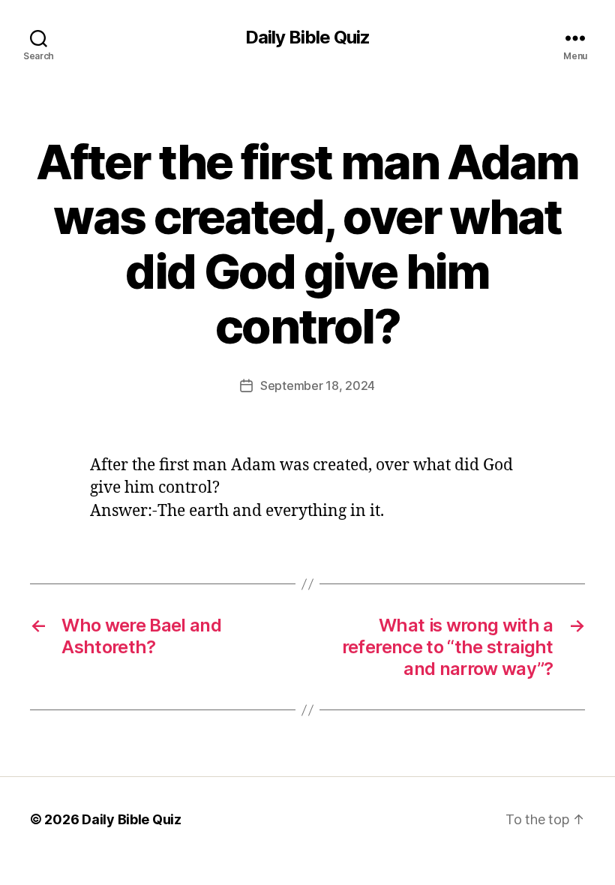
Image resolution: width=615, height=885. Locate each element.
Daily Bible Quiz (307, 37)
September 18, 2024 (317, 385)
